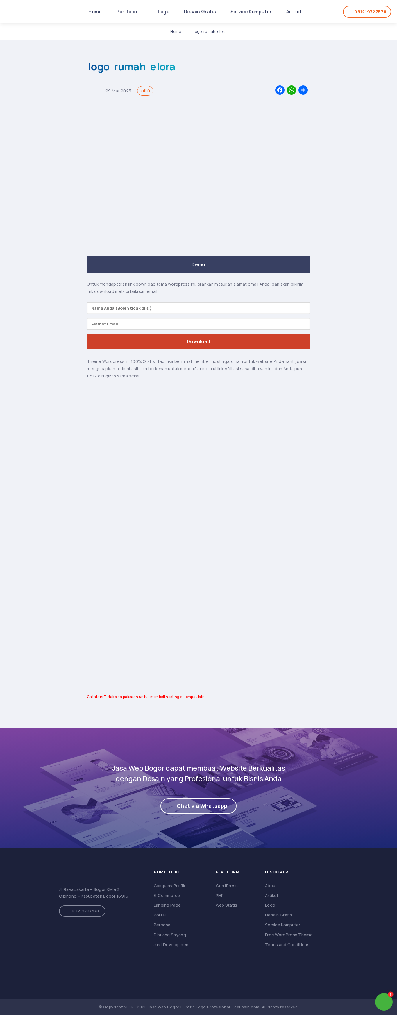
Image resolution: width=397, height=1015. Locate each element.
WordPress (227, 885)
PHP (220, 895)
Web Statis (226, 905)
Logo (163, 11)
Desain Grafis (200, 11)
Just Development (172, 944)
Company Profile (170, 885)
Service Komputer (251, 11)
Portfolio (127, 11)
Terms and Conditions (287, 944)
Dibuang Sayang (170, 934)
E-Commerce (167, 895)
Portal (160, 915)
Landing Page (167, 905)
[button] (198, 805)
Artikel (293, 11)
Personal (162, 925)
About (271, 885)
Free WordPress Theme (289, 934)
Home (95, 11)
